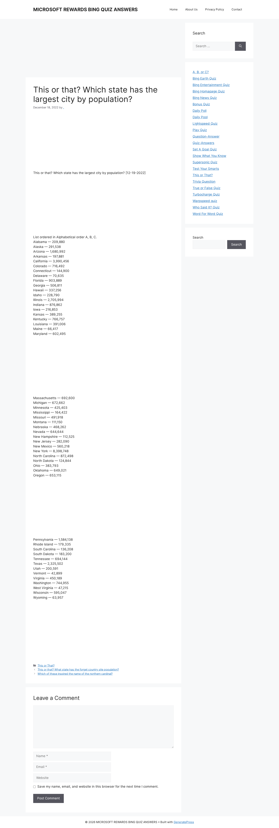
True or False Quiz (206, 188)
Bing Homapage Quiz (209, 91)
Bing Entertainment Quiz (211, 85)
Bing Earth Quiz (204, 78)
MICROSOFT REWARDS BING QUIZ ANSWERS (85, 9)
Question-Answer (206, 136)
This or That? (46, 665)
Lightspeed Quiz (205, 123)
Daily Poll (199, 111)
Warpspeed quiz (205, 201)
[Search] (240, 46)
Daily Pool (200, 117)
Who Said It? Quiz (206, 207)
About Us (191, 9)
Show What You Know (209, 156)
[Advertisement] (103, 49)
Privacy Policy (214, 9)
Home (174, 9)
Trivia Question (204, 181)
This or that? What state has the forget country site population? (78, 669)
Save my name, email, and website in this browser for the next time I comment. (97, 786)
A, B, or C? (201, 72)
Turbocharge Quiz (206, 194)
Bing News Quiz (205, 98)
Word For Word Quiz (208, 214)
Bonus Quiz (201, 104)
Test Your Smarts (206, 169)
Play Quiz (200, 130)
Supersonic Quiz (205, 162)
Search (198, 237)
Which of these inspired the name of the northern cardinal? (75, 673)
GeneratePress (184, 822)
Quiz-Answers (203, 143)
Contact (237, 9)
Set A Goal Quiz (205, 149)
